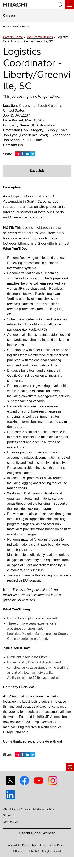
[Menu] (69, 4)
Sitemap (8, 815)
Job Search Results (40, 37)
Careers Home (13, 37)
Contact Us (10, 821)
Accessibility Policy (18, 844)
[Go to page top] (70, 767)
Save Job (37, 171)
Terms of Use (39, 844)
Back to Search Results (16, 26)
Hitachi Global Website (37, 833)
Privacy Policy (56, 844)
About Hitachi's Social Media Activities (28, 809)
